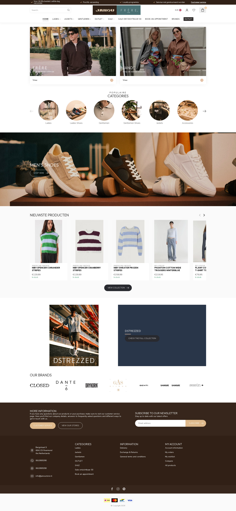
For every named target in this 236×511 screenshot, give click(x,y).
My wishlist (170, 456)
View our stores (70, 425)
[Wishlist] (193, 10)
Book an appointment (156, 19)
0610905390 (41, 460)
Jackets (68, 19)
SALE (110, 19)
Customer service (198, 2)
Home (45, 19)
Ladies (55, 19)
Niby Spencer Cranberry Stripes (87, 269)
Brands (176, 19)
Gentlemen (83, 19)
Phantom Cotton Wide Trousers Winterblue (167, 269)
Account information (174, 448)
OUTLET (98, 19)
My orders (169, 452)
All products (170, 465)
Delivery (123, 448)
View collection (116, 287)
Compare (169, 461)
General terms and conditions (133, 456)
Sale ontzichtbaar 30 (129, 19)
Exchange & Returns (129, 452)
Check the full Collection (142, 338)
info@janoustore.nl (44, 476)
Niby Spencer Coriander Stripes (46, 269)
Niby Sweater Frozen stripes (126, 269)
